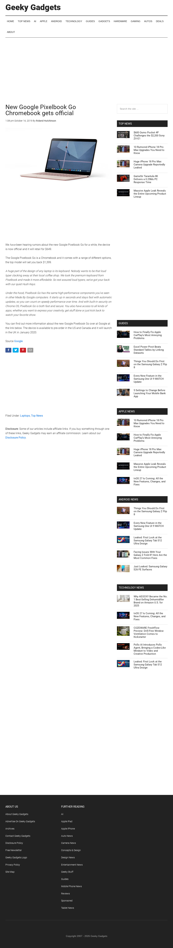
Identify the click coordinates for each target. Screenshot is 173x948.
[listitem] (86, 466)
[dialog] (86, 474)
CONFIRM (63, 523)
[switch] (128, 473)
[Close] (145, 420)
